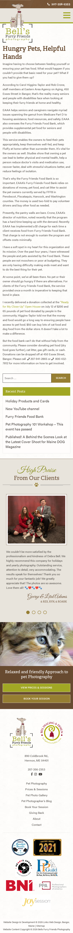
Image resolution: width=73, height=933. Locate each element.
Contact (36, 825)
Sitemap (40, 925)
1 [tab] (28, 612)
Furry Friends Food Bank (24, 416)
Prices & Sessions (36, 789)
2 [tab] (33, 612)
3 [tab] (39, 612)
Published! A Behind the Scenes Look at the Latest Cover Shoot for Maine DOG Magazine (36, 441)
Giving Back (36, 813)
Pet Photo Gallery (36, 795)
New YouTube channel (22, 408)
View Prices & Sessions (36, 687)
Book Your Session (37, 698)
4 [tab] (45, 612)
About (36, 819)
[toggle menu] (66, 15)
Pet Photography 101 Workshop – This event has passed (34, 426)
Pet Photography (36, 783)
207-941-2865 (38, 359)
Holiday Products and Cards (27, 400)
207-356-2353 (60, 4)
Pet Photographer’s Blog (36, 801)
